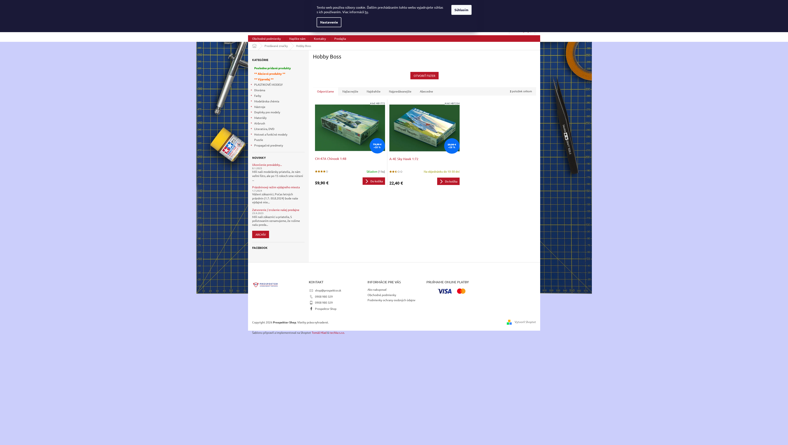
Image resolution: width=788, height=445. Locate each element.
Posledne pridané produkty (272, 68)
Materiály (260, 117)
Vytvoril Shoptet (525, 322)
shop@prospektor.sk (328, 290)
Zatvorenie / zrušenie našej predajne (275, 209)
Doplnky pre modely (267, 112)
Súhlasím (461, 10)
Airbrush (259, 123)
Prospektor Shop (325, 308)
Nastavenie (329, 22)
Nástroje (259, 107)
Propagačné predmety (268, 145)
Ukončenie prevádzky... (267, 164)
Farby (257, 95)
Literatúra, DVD (264, 129)
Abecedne (426, 91)
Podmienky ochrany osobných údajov (391, 300)
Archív (260, 234)
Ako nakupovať (377, 289)
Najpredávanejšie (400, 91)
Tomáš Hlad (319, 332)
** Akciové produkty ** (269, 73)
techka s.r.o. (337, 332)
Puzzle (258, 140)
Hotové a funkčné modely (270, 134)
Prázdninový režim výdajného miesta (276, 187)
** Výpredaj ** (264, 79)
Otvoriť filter (424, 75)
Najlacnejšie (350, 91)
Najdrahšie (374, 91)
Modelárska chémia (266, 101)
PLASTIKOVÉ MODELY (268, 84)
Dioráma (259, 90)
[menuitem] (266, 38)
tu (366, 12)
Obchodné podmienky (382, 295)
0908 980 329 (324, 296)
